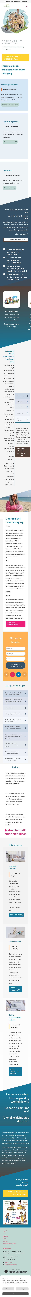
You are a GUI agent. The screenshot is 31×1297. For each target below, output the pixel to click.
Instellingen (22, 1288)
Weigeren (8, 1288)
